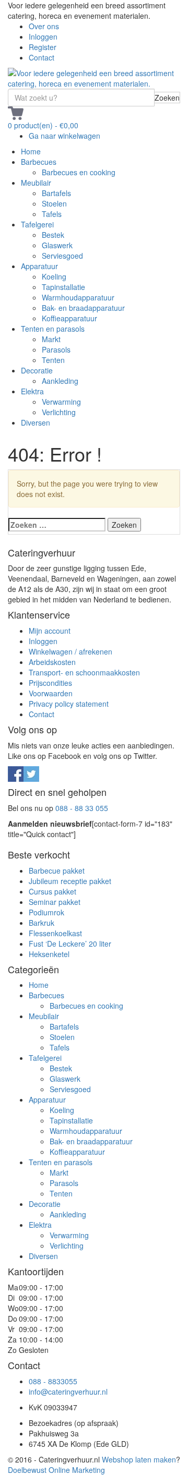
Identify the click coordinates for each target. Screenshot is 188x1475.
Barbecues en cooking (78, 172)
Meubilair (36, 182)
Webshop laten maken (139, 1459)
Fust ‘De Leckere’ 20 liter (70, 943)
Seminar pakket (54, 902)
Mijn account (49, 630)
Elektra (32, 391)
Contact (41, 57)
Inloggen (43, 36)
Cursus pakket (52, 891)
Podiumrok (46, 912)
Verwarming (61, 401)
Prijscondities (50, 683)
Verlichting (59, 412)
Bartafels (56, 193)
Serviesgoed (62, 255)
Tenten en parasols (53, 328)
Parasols (56, 349)
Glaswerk (57, 245)
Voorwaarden (51, 693)
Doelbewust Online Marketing (56, 1470)
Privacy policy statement (69, 703)
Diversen (35, 422)
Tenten (53, 360)
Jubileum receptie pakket (70, 881)
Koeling (54, 276)
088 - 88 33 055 (81, 808)
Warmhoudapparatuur (78, 297)
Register (42, 47)
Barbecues (38, 161)
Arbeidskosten (52, 662)
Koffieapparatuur (69, 318)
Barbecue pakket (57, 870)
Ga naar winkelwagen (64, 135)
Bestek (53, 234)
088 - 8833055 (53, 1381)
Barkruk (41, 922)
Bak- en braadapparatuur (83, 308)
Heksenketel (49, 954)
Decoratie (37, 370)
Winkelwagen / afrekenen (70, 651)
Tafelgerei (37, 224)
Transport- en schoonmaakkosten (84, 672)
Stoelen (54, 203)
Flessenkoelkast (55, 933)
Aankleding (60, 381)
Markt (51, 339)
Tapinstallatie (63, 287)
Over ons (44, 26)
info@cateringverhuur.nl (68, 1391)
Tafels (52, 214)
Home (31, 151)
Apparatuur (39, 266)
